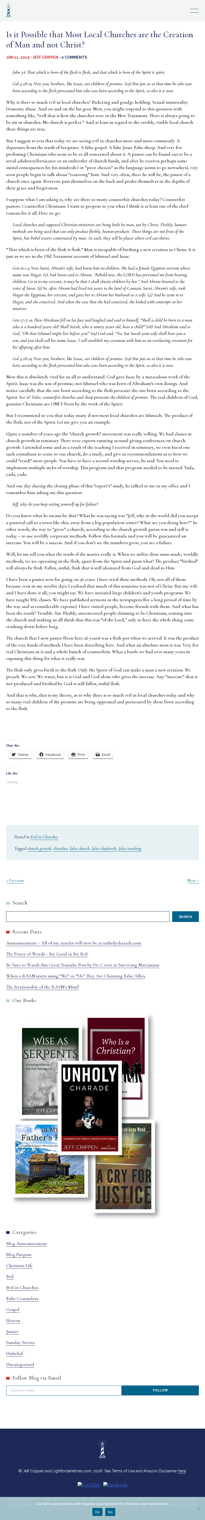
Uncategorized (20, 1364)
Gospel (12, 1309)
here (182, 1471)
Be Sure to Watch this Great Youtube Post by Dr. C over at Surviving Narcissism (82, 965)
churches (60, 848)
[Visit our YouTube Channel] (88, 1485)
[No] (198, 1508)
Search (19, 902)
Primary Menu (194, 10)
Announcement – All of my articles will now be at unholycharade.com (73, 943)
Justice (12, 1331)
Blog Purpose (19, 1254)
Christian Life (19, 1265)
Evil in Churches (44, 837)
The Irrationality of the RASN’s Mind (42, 987)
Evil (10, 1276)
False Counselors (22, 1298)
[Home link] (8, 17)
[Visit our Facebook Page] (115, 1485)
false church (80, 848)
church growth (39, 848)
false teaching (130, 848)
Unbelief (14, 1353)
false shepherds (104, 848)
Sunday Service (20, 1342)
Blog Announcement (26, 1243)
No (110, 1512)
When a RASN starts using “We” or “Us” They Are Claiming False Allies (75, 976)
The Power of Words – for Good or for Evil (47, 954)
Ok (97, 1512)
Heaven (13, 1320)
